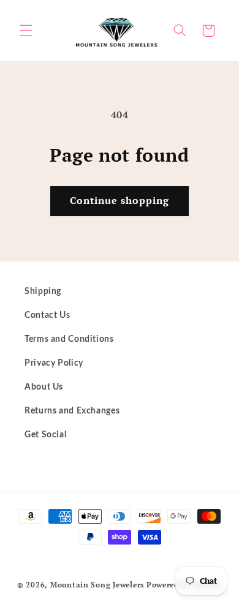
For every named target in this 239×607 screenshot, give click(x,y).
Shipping (43, 291)
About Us (44, 387)
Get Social (45, 435)
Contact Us (47, 315)
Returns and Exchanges (72, 411)
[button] (26, 31)
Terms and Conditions (69, 339)
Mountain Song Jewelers (98, 584)
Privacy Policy (54, 363)
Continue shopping (120, 200)
